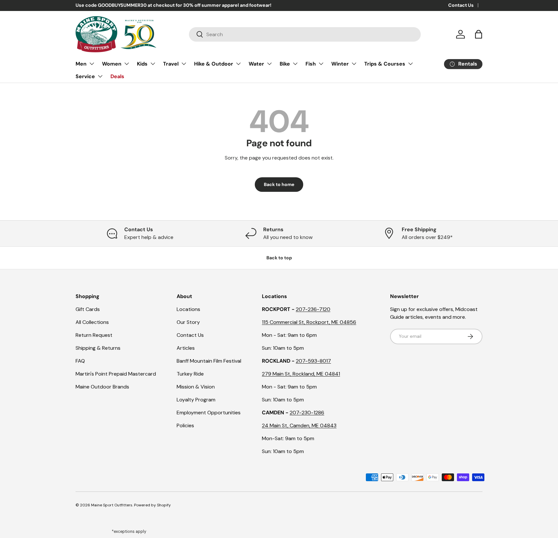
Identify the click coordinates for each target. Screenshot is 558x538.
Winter (340, 63)
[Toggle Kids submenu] (153, 63)
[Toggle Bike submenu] (295, 63)
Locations (188, 309)
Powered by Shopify (152, 505)
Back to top (279, 258)
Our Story (188, 322)
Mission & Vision (196, 386)
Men (81, 63)
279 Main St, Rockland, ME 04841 (301, 373)
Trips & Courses (384, 63)
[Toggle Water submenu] (269, 63)
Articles (186, 348)
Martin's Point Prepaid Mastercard (116, 373)
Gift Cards (88, 309)
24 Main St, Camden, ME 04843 (299, 425)
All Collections (92, 322)
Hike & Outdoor (213, 63)
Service (85, 76)
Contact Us (461, 5)
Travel (171, 63)
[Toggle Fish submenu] (321, 63)
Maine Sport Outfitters (111, 505)
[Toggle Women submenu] (126, 63)
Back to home (279, 184)
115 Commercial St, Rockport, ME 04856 (309, 322)
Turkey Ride (190, 373)
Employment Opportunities (209, 412)
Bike (285, 63)
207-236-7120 (313, 309)
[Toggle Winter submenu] (354, 63)
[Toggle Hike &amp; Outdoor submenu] (238, 63)
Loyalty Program (196, 399)
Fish (310, 63)
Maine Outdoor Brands (102, 386)
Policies (185, 425)
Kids (142, 63)
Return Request (94, 335)
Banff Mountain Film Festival (209, 360)
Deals (117, 76)
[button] (478, 34)
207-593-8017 (313, 360)
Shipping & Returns (98, 348)
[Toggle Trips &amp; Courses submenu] (410, 63)
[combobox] (305, 34)
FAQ (80, 360)
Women (111, 63)
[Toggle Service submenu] (100, 76)
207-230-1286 (307, 412)
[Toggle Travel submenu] (184, 63)
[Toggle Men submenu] (92, 63)
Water (256, 63)
